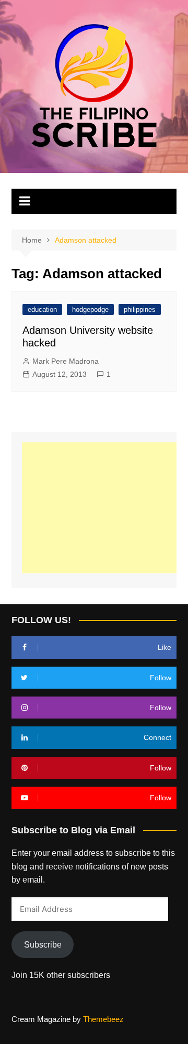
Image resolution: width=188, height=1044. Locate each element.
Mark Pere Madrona (65, 361)
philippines (140, 309)
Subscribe (43, 944)
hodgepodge (90, 309)
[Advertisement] (104, 507)
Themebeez (103, 1019)
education (42, 309)
